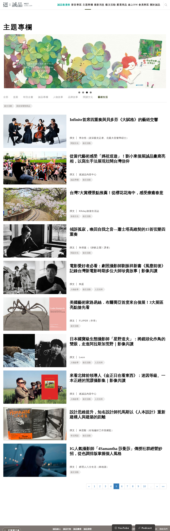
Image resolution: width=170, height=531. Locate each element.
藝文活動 (110, 4)
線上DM (133, 4)
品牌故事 (73, 97)
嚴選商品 (122, 4)
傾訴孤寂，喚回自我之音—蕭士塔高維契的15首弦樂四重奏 (117, 231)
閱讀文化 (88, 97)
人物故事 (58, 97)
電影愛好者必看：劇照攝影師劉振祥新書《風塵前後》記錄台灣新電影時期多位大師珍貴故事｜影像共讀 (117, 268)
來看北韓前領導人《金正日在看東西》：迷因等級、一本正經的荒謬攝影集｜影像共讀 (117, 378)
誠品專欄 (43, 97)
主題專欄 (88, 4)
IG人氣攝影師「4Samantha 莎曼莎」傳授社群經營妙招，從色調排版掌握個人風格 (116, 451)
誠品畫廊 (77, 529)
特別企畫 (28, 97)
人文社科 (99, 289)
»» (163, 486)
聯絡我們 (164, 529)
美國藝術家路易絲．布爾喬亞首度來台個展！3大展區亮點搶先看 (116, 305)
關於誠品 (155, 4)
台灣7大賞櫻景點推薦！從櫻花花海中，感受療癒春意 (116, 193)
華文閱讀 (75, 435)
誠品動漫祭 (63, 4)
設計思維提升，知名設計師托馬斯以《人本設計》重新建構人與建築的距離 (117, 414)
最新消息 (99, 4)
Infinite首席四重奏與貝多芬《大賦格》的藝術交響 (114, 119)
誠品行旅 (67, 529)
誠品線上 (57, 529)
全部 (5, 97)
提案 (15, 97)
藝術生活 (103, 97)
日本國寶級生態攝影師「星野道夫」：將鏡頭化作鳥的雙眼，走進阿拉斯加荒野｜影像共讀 (117, 341)
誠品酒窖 (88, 529)
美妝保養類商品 (23, 106)
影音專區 (76, 4)
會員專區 (144, 4)
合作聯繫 (133, 529)
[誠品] (17, 4)
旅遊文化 (75, 216)
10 (144, 486)
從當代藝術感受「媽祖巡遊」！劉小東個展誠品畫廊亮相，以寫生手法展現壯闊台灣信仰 (117, 158)
